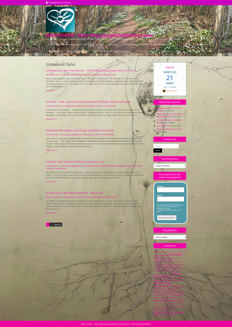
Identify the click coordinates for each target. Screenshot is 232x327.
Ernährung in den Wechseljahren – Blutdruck (74, 192)
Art (169, 252)
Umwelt (160, 309)
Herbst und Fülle (163, 126)
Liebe (177, 271)
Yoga (171, 310)
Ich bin (100, 44)
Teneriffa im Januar (167, 307)
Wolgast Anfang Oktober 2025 (169, 129)
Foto (179, 259)
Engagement (69, 106)
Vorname (160, 186)
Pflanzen (106, 74)
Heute (170, 67)
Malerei (167, 274)
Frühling (156, 265)
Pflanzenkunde (110, 106)
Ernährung (65, 74)
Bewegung (65, 134)
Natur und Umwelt (134, 166)
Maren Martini (167, 275)
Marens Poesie (173, 280)
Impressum (168, 51)
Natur (160, 292)
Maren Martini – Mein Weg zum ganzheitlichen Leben (99, 35)
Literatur (157, 274)
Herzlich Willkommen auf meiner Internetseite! (70, 44)
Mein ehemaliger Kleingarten (114, 166)
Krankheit (158, 271)
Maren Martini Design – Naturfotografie (111, 51)
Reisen (176, 297)
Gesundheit (97, 74)
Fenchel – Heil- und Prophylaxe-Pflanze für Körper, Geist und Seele (88, 101)
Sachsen (177, 300)
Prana (113, 74)
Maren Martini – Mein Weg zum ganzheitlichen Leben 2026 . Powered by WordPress (116, 324)
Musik (175, 289)
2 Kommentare (52, 134)
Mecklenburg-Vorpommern (165, 284)
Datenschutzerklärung (146, 51)
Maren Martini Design (77, 51)
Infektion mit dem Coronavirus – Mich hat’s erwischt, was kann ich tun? (90, 70)
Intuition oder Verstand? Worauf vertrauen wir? (75, 161)
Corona (162, 255)
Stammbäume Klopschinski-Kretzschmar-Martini (147, 44)
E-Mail (159, 195)
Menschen (163, 289)
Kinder (182, 268)
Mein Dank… (113, 44)
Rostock (160, 300)
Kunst (169, 270)
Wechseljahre (111, 197)
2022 (164, 252)
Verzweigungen (55, 51)
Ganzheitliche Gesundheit (80, 74)
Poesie (164, 297)
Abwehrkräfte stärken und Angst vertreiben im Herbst (80, 130)
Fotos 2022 (178, 262)
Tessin (180, 306)
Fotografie (162, 261)
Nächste (57, 224)
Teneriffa (172, 304)
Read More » (51, 90)
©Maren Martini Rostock (169, 313)
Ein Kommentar (52, 74)
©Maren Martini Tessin (168, 316)
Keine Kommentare (54, 106)
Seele (157, 304)
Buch (176, 251)
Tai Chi (164, 304)
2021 (157, 251)
